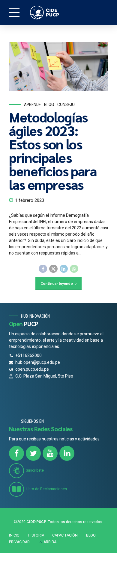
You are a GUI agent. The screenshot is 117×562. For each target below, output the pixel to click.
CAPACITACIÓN (65, 535)
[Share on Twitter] (53, 269)
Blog (49, 104)
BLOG (91, 535)
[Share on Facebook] (43, 269)
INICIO (14, 535)
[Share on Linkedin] (64, 269)
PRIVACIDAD (19, 542)
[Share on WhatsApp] (74, 269)
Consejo (66, 104)
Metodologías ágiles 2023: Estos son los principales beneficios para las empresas (53, 150)
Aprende (32, 104)
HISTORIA (36, 535)
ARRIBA (50, 542)
